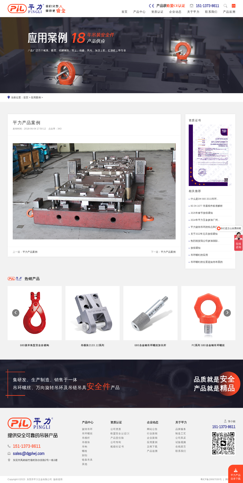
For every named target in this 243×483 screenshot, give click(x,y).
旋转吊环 (87, 429)
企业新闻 (152, 437)
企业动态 (175, 12)
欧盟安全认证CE (120, 433)
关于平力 (193, 12)
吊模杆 (86, 437)
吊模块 (86, 442)
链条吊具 (87, 459)
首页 (125, 12)
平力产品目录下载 (236, 476)
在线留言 (180, 446)
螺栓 (85, 451)
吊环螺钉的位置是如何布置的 (207, 262)
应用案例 (36, 97)
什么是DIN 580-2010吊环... (204, 198)
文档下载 (152, 446)
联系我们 (211, 12)
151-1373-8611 (207, 6)
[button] (15, 312)
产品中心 (139, 12)
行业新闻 (152, 433)
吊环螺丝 (87, 433)
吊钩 (85, 446)
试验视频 (180, 442)
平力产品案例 (30, 251)
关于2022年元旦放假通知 (204, 233)
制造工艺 (180, 433)
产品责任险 (117, 437)
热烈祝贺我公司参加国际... (205, 240)
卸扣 (85, 455)
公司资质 (115, 429)
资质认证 (157, 12)
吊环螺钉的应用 (199, 255)
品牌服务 (180, 429)
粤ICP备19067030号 (211, 479)
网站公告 (152, 429)
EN (233, 5)
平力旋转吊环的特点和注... (205, 227)
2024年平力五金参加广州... (205, 220)
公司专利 (115, 442)
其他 (85, 464)
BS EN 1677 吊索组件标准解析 (207, 205)
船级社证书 (117, 446)
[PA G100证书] (210, 155)
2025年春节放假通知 (202, 212)
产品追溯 (229, 12)
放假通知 (195, 247)
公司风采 (180, 437)
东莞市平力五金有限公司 (39, 479)
